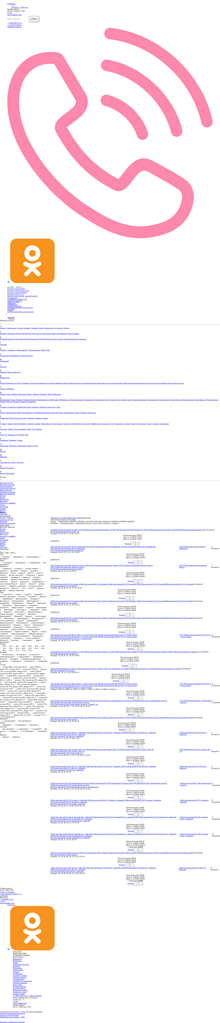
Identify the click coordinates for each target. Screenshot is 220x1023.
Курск (175, 383)
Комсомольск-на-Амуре (106, 383)
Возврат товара (19, 994)
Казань (2, 383)
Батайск (25, 334)
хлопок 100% (35, 671)
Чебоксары (4, 446)
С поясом (13, 731)
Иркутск (17, 372)
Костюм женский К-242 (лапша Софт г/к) (67, 753)
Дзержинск (11, 350)
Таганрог (3, 429)
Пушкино (83, 413)
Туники (3, 509)
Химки (20, 440)
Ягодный (17, 627)
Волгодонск (58, 339)
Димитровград (22, 350)
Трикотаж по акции (7, 492)
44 (17, 646)
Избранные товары (20, 990)
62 (30, 648)
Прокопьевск (69, 413)
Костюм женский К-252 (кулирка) (64, 603)
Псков (76, 413)
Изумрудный (18, 601)
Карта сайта (17, 985)
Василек (15, 640)
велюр (23, 571)
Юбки (2, 545)
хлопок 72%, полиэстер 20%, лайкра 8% (24, 691)
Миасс (29, 394)
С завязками (22, 729)
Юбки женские (6, 490)
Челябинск (13, 446)
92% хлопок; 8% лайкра (27, 684)
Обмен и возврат (13, 302)
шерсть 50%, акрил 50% (35, 695)
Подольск (59, 413)
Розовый (33, 605)
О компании (12, 298)
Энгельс (20, 462)
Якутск (3, 473)
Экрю (38, 640)
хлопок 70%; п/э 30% (22, 715)
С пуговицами (26, 731)
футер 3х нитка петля (20, 579)
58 (17, 648)
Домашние (18, 557)
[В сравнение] (137, 544)
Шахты (3, 451)
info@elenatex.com (14, 15)
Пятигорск (92, 413)
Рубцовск (31, 418)
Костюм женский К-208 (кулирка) (64, 855)
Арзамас (27, 328)
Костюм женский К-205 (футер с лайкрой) (67, 871)
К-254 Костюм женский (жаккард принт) (66, 569)
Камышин (43, 383)
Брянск (76, 334)
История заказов (19, 988)
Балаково (3, 334)
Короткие (33, 725)
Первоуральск (10, 413)
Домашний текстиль (21, 965)
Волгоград (49, 339)
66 (42, 648)
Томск (28, 429)
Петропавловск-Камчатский (44, 413)
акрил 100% (34, 667)
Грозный (3, 345)
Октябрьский (21, 407)
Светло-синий (31, 627)
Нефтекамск (54, 400)
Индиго (8, 612)
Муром (50, 394)
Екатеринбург (14, 356)
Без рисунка (8, 655)
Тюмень (39, 429)
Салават (3, 424)
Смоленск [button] (15, 7)
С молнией (36, 729)
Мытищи (57, 394)
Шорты (3, 510)
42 (10, 646)
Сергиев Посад (76, 424)
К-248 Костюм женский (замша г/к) (64, 654)
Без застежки (8, 729)
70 (10, 650)
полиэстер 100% (30, 669)
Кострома (134, 383)
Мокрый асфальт (35, 634)
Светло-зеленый (32, 638)
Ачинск (66, 328)
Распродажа (24, 290)
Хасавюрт (13, 440)
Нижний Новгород (101, 400)
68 (4, 650)
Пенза (2, 413)
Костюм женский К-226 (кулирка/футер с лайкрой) (70, 838)
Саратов (37, 424)
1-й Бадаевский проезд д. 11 (11, 893)
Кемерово (59, 383)
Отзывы (10, 310)
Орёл (58, 407)
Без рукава (20, 563)
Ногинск (16, 402)
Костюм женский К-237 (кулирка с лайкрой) (68, 804)
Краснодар (153, 383)
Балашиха (11, 334)
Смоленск (105, 424)
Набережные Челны (8, 400)
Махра (28, 616)
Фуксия (17, 625)
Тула (33, 429)
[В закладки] (133, 544)
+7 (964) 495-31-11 (14, 23)
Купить (128, 544)
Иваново (3, 372)
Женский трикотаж (7, 494)
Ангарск (20, 328)
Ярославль (10, 473)
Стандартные (20, 725)
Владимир (41, 339)
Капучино (8, 610)
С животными (23, 657)
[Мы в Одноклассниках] (32, 282)
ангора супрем (31, 569)
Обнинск (3, 407)
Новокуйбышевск (140, 400)
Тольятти (22, 429)
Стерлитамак (141, 424)
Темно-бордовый (18, 634)
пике (31, 588)
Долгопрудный (34, 350)
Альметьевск (11, 328)
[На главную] (4, 896)
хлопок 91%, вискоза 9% (23, 704)
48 (30, 646)
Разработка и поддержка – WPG (12, 1017)
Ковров (87, 383)
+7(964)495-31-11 (6, 899)
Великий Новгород (7, 339)
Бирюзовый (38, 625)
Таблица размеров (14, 306)
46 (23, 646)
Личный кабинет (19, 987)
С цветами (16, 661)
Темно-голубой (17, 629)
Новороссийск (164, 400)
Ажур (27, 625)
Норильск (24, 402)
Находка (33, 400)
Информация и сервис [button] (16, 296)
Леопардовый (37, 618)
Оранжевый (32, 621)
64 (36, 648)
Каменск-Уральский (30, 383)
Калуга (19, 383)
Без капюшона (24, 721)
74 (23, 650)
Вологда (75, 339)
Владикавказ (31, 339)
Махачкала (22, 394)
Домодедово (45, 350)
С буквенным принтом (31, 659)
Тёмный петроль (34, 612)
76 (30, 650)
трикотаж (24, 582)
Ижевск (10, 372)
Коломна (93, 383)
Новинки (23, 292)
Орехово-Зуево (45, 407)
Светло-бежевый (21, 636)
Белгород (32, 334)
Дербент (3, 350)
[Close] (1, 479)
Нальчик (26, 400)
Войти (20, 312)
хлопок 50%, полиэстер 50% (24, 678)
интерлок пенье (36, 586)
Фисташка (21, 610)
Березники (47, 334)
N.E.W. (21, 294)
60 (23, 648)
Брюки (2, 498)
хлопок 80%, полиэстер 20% (18, 676)
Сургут (149, 424)
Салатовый (27, 640)
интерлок (30, 575)
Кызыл (181, 383)
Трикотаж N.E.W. (7, 483)
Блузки (3, 496)
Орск (54, 407)
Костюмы (3, 501)
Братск (70, 334)
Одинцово (12, 407)
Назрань (19, 400)
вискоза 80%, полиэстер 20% (14, 667)
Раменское (4, 418)
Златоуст (3, 367)
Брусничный (21, 599)
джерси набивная (16, 590)
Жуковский (4, 361)
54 (4, 648)
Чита (36, 446)
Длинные (6, 725)
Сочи (112, 424)
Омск (29, 407)
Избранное (10, 316)
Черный (30, 603)
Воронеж (82, 339)
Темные (16, 737)
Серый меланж (37, 623)
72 (17, 650)
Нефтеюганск (64, 400)
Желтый (32, 614)
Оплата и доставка (14, 301)
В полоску (34, 655)
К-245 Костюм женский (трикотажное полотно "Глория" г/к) (74, 704)
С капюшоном (8, 721)
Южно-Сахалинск (7, 468)
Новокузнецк (127, 400)
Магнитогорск (5, 394)
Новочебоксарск (188, 400)
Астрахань (58, 328)
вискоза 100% (23, 713)
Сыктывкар (164, 424)
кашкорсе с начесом (17, 586)
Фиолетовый (22, 623)
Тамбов (11, 429)
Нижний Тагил (115, 400)
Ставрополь (119, 424)
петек (39, 573)
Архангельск (49, 328)
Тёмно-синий (17, 607)
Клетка (21, 597)
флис (30, 573)
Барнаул (19, 334)
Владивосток (21, 339)
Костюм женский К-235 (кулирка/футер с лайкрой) (70, 821)
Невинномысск (43, 400)
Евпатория (4, 356)
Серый (27, 594)
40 (4, 646)
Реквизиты (11, 303)
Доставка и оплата (20, 976)
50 (36, 646)
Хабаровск (4, 440)
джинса (40, 588)
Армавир (34, 328)
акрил (13, 582)
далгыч (14, 588)
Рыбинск (38, 418)
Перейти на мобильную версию (12, 1022)
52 (42, 646)
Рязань (45, 418)
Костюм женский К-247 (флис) (63, 670)
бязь (13, 573)
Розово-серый (33, 629)
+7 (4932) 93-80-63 (14, 25)
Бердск (39, 334)
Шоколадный (32, 601)
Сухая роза (7, 594)
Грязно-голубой (22, 632)
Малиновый (17, 603)
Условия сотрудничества (17, 299)
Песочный (19, 612)
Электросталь (5, 462)
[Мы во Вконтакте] (8, 282)
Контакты (11, 309)
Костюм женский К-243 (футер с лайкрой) (67, 736)
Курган (170, 383)
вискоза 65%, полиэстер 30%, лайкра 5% (19, 698)
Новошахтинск (212, 400)
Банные (6, 557)
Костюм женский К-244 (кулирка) (64, 719)
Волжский (68, 339)
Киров (71, 383)
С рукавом (7, 563)
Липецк (3, 389)
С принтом (28, 661)
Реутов (11, 418)
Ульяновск (12, 435)
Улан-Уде (3, 435)
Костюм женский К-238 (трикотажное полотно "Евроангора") (75, 787)
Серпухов (86, 424)
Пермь (19, 413)
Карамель (17, 638)
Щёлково (3, 457)
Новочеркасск (200, 400)
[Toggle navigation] (22, 287)
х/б (23, 588)
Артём (40, 328)
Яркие (5, 737)
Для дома (3, 514)
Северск (66, 424)
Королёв (127, 383)
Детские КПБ (5, 516)
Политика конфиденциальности (20, 307)
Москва (36, 394)
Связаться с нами (19, 992)
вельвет (32, 584)
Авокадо (20, 614)
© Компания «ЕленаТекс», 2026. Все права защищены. (21, 1012)
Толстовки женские (7, 488)
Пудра (20, 621)
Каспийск (51, 383)
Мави (34, 632)
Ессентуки (29, 356)
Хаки (18, 594)
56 (10, 648)
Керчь (65, 383)
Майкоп (15, 394)
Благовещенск (62, 334)
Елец (22, 356)
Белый (42, 597)
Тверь (16, 429)
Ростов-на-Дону (20, 418)
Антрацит (34, 599)
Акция (22, 289)
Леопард (14, 659)
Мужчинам (17, 961)
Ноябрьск (32, 402)
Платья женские (6, 487)
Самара (9, 424)
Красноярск (162, 383)
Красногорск (143, 383)
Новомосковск (152, 400)
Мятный (18, 616)
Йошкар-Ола (5, 378)
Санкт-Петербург (19, 424)
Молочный (9, 618)
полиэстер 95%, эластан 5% (28, 708)
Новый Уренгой (6, 402)
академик (15, 577)
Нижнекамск (89, 400)
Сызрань (156, 424)
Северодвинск (56, 424)
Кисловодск (78, 383)
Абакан (3, 328)
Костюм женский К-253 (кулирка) (64, 586)
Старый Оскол (129, 424)
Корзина (11, 319)
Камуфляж (38, 657)
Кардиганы (4, 499)
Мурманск (43, 394)
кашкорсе (6, 569)
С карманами (34, 563)
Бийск (53, 334)
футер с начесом (16, 575)
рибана (26, 577)
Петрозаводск (27, 413)
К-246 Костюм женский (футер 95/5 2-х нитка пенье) (71, 687)
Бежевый (38, 594)
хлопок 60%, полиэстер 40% (19, 702)
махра (21, 573)
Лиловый (6, 605)
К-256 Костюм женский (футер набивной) (67, 550)
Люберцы (10, 389)
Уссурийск (20, 435)
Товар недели (18, 970)
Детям (15, 963)
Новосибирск (176, 400)
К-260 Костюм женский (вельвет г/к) (65, 532)
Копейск (119, 383)
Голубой (32, 597)
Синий (29, 607)
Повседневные (32, 557)
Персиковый (23, 618)
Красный (41, 603)
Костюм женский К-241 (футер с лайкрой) (67, 770)
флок (22, 584)
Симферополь (95, 424)
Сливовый (34, 610)
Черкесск (30, 446)
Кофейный (7, 599)
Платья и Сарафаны (7, 503)
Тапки (2, 505)
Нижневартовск (77, 400)
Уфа (26, 435)
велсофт (34, 571)
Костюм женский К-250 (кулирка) (64, 620)
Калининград (11, 383)
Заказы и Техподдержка (9, 1015)
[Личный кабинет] (28, 312)
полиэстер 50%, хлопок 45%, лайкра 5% (20, 682)
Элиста (14, 462)
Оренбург (35, 407)
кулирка (18, 569)
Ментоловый (20, 605)
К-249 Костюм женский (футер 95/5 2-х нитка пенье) (71, 639)
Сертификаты (12, 305)
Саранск (30, 424)
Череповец (22, 446)
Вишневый (37, 636)
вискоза (14, 571)
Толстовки (4, 507)
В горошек (21, 655)
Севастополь (46, 424)
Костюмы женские (7, 485)
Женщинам (17, 959)
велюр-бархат (38, 582)
